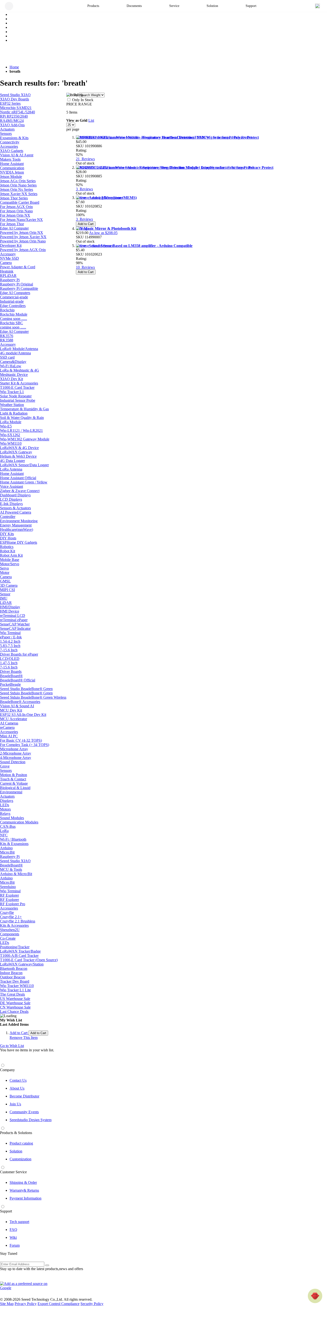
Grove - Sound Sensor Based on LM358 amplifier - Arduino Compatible (134, 246)
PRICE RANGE (79, 104)
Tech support (19, 1222)
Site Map (7, 1304)
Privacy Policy (26, 1304)
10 (85, 267)
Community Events (24, 1112)
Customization (20, 1159)
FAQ (13, 1230)
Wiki (13, 1237)
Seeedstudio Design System (30, 1120)
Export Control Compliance (58, 1304)
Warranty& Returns (24, 1190)
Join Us (15, 1104)
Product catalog (21, 1143)
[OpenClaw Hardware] (315, 1296)
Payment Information (25, 1198)
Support (6, 1211)
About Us (17, 1088)
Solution (16, 1151)
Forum (15, 1245)
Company (7, 1070)
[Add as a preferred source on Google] (26, 1286)
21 (85, 159)
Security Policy (91, 1304)
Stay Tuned (8, 1253)
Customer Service (13, 1172)
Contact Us (18, 1080)
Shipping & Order (23, 1182)
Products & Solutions (16, 1133)
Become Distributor (24, 1096)
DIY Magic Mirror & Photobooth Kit (106, 228)
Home (14, 67)
